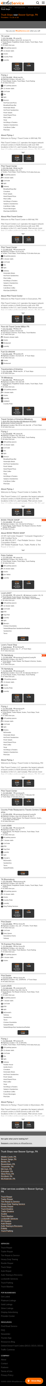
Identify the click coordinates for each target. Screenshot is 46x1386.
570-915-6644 (7, 977)
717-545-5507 (7, 793)
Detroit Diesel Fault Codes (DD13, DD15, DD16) (22, 1346)
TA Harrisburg (7, 655)
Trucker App (6, 1338)
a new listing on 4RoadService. (16, 1143)
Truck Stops (6, 1267)
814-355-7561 (7, 380)
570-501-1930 (7, 354)
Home (3, 7)
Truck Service (7, 647)
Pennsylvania (20, 7)
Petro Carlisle (7, 555)
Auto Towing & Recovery (11, 1226)
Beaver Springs (34, 7)
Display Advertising (9, 1312)
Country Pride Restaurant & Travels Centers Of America (23, 810)
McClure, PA (6, 1169)
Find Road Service (9, 1326)
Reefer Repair (7, 1206)
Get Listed (5, 1297)
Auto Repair (6, 1224)
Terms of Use (6, 1371)
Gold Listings (6, 1304)
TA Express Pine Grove (11, 944)
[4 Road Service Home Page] (12, 3)
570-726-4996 (7, 38)
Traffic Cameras (8, 1350)
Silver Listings (7, 1308)
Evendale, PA (7, 1171)
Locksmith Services (9, 1219)
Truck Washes (7, 1216)
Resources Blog (8, 1342)
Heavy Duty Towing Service (13, 1204)
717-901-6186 (7, 708)
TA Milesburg (7, 377)
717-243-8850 (7, 522)
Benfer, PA (5, 1162)
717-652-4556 (7, 657)
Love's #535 (6, 985)
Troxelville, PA (7, 1167)
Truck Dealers (7, 1209)
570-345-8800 (7, 924)
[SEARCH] (37, 2)
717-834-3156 (7, 249)
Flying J (4, 75)
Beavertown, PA (8, 1164)
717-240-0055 (7, 595)
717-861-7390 (7, 828)
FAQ (3, 1330)
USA (10, 7)
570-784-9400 (7, 881)
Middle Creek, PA (8, 1157)
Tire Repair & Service (10, 1202)
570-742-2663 (7, 329)
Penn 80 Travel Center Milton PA (15, 326)
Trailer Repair (7, 1199)
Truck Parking (7, 1231)
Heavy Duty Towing (9, 1259)
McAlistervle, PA (8, 1179)
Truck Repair (6, 1197)
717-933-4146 (7, 1041)
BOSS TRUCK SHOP (10, 519)
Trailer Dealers (7, 1211)
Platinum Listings (8, 1301)
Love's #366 (6, 825)
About (3, 1360)
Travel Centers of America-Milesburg (17, 419)
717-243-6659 (7, 433)
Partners (4, 1367)
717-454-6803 (7, 946)
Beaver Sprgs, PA (8, 1159)
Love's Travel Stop (9, 644)
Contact (4, 1363)
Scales (4, 1214)
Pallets (4, 1228)
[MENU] (43, 2)
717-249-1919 (7, 557)
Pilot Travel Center (9, 166)
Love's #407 (6, 593)
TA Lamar (5, 36)
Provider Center (8, 1316)
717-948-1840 (7, 988)
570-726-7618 (7, 168)
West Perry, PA (7, 1174)
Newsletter (5, 1334)
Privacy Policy (7, 1375)
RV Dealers (6, 1221)
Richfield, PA (6, 1176)
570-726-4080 (7, 77)
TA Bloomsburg (7, 879)
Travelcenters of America (12, 369)
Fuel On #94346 (8, 351)
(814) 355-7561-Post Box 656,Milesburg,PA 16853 (19, 421)
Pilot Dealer (6, 921)
